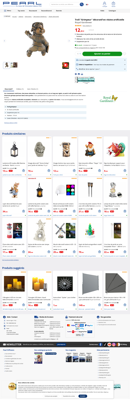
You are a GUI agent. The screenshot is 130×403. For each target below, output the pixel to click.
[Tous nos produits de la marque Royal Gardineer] (109, 97)
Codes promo (8, 366)
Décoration (28, 16)
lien (103, 387)
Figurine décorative (109, 175)
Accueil (14, 16)
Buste (29, 175)
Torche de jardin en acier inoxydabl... (115, 256)
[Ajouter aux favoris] (124, 54)
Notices (7, 368)
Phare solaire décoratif (9, 256)
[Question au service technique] (82, 74)
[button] (85, 48)
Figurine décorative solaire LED (37, 256)
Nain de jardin (83, 175)
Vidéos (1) (20, 89)
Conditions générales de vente (13, 358)
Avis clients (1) (32, 89)
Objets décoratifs (53, 16)
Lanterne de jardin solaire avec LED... (39, 215)
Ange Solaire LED (109, 215)
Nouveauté (33, 11)
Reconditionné (46, 11)
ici (107, 392)
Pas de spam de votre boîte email (107, 324)
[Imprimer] (79, 74)
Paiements (73, 320)
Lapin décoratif (7, 215)
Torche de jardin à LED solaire (87, 215)
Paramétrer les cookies (69, 396)
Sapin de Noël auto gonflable (87, 256)
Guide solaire (8, 371)
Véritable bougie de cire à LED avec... (13, 309)
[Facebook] (76, 74)
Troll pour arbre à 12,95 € (10, 123)
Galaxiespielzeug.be (104, 372)
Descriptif (8, 89)
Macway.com (102, 377)
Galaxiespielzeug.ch (104, 358)
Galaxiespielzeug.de (104, 353)
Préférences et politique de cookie (14, 363)
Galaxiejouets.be (103, 370)
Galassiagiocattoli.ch (104, 360)
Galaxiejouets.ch (103, 355)
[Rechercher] (82, 4)
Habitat (20, 16)
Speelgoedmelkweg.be (105, 375)
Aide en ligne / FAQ (11, 320)
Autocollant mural (58, 309)
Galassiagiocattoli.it (104, 365)
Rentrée (59, 11)
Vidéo (102, 11)
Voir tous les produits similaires (10, 260)
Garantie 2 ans (102, 322)
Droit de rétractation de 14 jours (106, 320)
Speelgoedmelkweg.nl (104, 367)
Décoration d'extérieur (40, 16)
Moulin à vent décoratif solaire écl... (64, 256)
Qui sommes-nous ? (10, 353)
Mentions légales (9, 361)
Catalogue (112, 11)
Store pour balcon (109, 309)
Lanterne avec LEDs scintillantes (12, 175)
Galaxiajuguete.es (103, 362)
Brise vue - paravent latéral (87, 309)
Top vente (21, 11)
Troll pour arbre (58, 175)
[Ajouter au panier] (24, 170)
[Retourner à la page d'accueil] (22, 5)
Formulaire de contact (12, 326)
